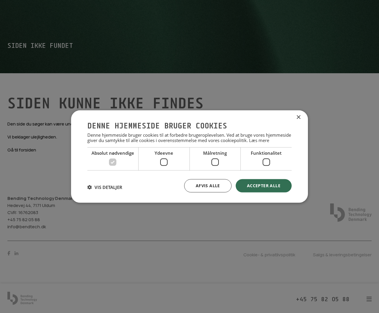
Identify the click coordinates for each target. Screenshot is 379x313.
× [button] (298, 117)
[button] (104, 187)
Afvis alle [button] (208, 185)
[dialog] (189, 156)
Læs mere (259, 140)
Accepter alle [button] (263, 185)
